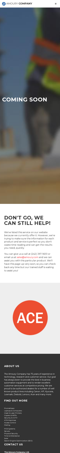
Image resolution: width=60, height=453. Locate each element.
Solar (6, 438)
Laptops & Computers (13, 411)
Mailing (7, 425)
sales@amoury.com (27, 257)
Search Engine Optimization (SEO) (18, 441)
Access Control (10, 423)
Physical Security (11, 433)
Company (19, 3)
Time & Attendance (12, 436)
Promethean (9, 408)
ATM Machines (10, 420)
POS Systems (9, 429)
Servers (7, 431)
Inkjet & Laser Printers (13, 413)
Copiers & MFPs (10, 415)
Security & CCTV (10, 418)
